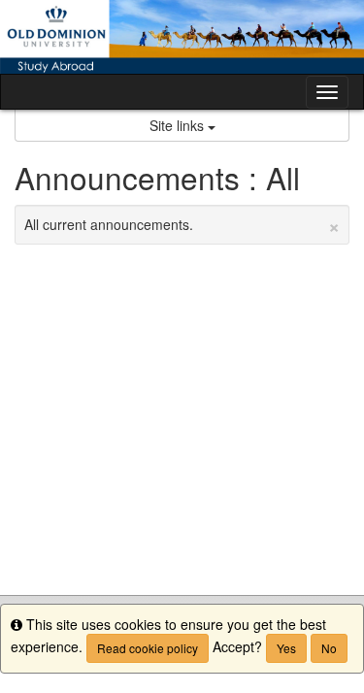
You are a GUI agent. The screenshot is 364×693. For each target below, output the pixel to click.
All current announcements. (182, 224)
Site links (178, 125)
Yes (286, 648)
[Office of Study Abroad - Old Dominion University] (182, 37)
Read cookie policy (147, 648)
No (329, 648)
